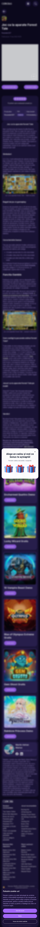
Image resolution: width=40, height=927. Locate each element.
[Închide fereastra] (35, 452)
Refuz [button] (20, 916)
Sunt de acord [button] (20, 910)
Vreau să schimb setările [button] (20, 921)
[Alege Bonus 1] (8, 468)
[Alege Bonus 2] (31, 468)
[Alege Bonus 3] (20, 468)
